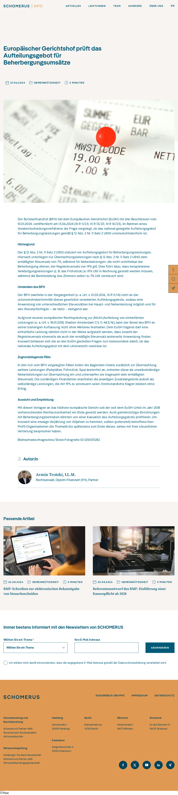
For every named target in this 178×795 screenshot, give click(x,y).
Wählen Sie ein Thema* (18, 639)
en (173, 5)
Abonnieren (160, 647)
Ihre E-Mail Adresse (87, 639)
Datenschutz (165, 695)
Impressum (140, 695)
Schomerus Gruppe (110, 695)
